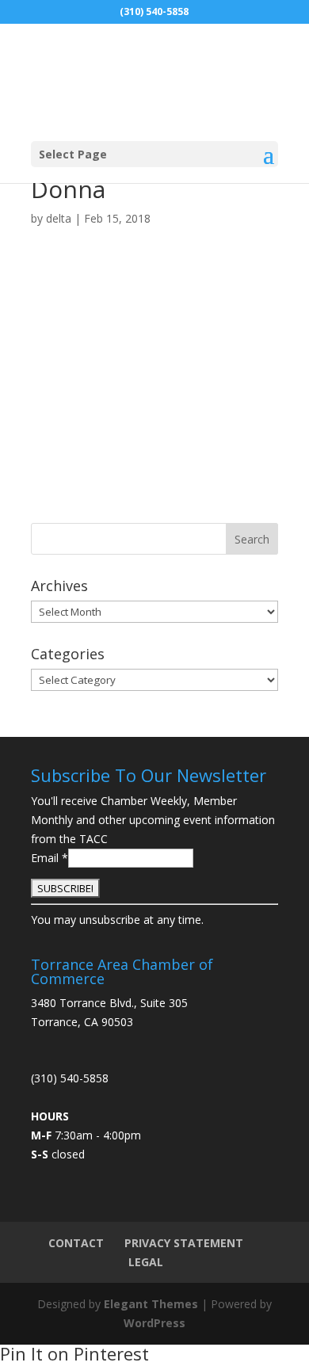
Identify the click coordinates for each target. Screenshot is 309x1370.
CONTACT (76, 1242)
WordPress (154, 1322)
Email (49, 857)
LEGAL (145, 1261)
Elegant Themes (151, 1303)
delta (58, 218)
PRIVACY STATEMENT (183, 1242)
